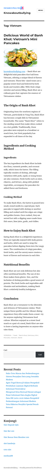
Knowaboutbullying (17, 12)
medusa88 (8, 456)
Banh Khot (23, 335)
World (20, 338)
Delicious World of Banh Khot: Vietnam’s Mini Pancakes (23, 39)
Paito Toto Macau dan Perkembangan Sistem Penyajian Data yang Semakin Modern (22, 376)
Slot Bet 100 (9, 431)
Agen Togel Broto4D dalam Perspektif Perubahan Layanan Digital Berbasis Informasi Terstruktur (22, 386)
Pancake (7, 338)
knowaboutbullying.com (14, 71)
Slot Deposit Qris (11, 425)
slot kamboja (9, 443)
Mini (36, 335)
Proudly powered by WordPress (31, 468)
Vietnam (14, 338)
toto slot (7, 449)
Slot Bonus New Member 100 (16, 437)
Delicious (31, 335)
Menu (40, 10)
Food (15, 335)
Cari (5, 350)
